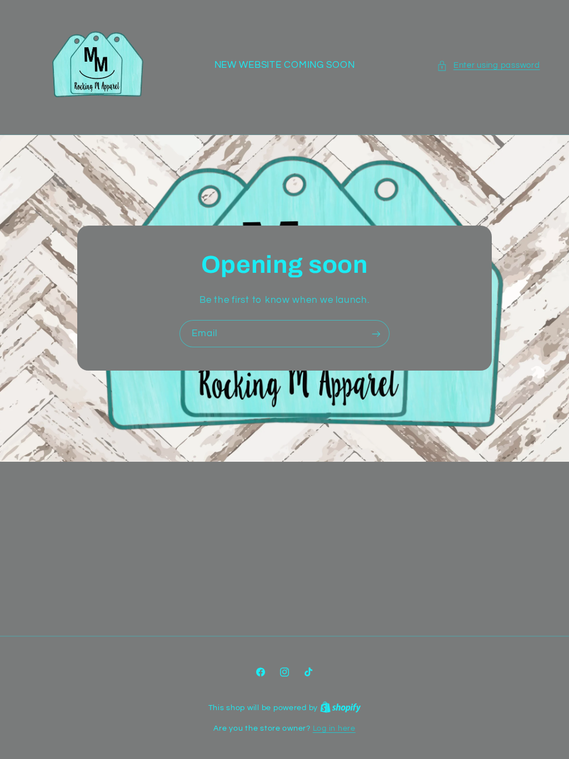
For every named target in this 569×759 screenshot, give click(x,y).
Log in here (334, 728)
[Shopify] (340, 708)
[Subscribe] (376, 333)
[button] (488, 65)
